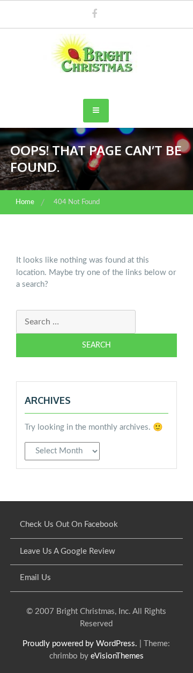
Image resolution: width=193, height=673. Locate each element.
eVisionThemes (117, 656)
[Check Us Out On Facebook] (94, 15)
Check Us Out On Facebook (69, 524)
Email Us (35, 578)
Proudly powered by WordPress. (80, 644)
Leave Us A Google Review (67, 551)
